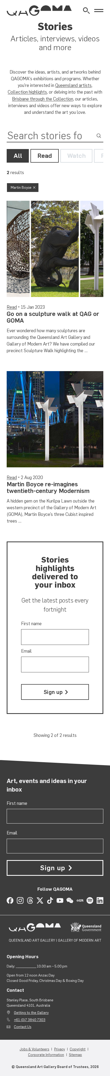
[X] (40, 900)
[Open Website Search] (86, 10)
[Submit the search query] (98, 135)
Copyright (77, 1049)
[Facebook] (10, 900)
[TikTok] (50, 900)
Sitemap (75, 1055)
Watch (76, 155)
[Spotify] (90, 900)
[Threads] (30, 900)
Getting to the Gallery (31, 1012)
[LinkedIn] (100, 900)
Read (44, 155)
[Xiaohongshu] (80, 900)
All (18, 155)
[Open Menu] (98, 10)
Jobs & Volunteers (34, 1049)
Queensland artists (73, 85)
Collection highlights (27, 92)
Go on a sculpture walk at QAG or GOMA (53, 317)
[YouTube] (60, 900)
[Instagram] (20, 900)
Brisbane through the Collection (42, 99)
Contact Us (22, 1027)
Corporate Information (46, 1055)
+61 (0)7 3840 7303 (29, 1020)
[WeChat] (69, 900)
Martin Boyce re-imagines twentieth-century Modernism (48, 487)
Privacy (59, 1049)
